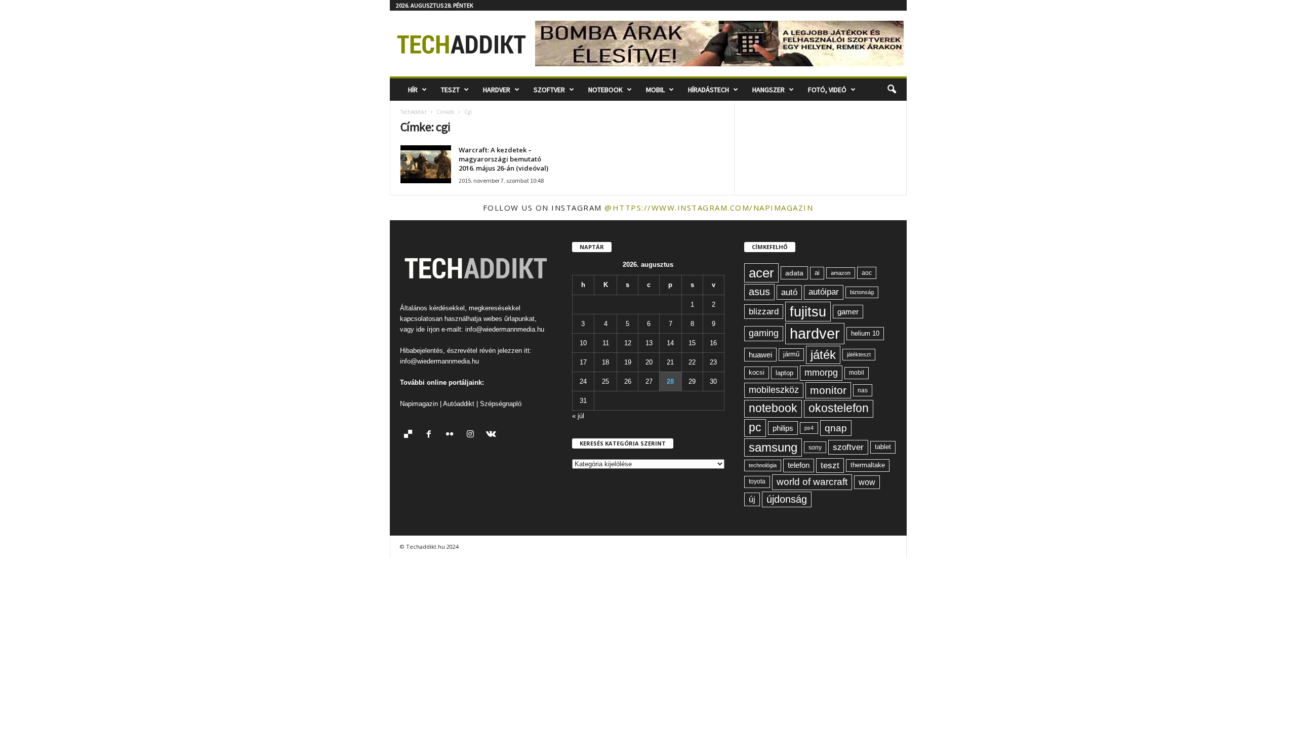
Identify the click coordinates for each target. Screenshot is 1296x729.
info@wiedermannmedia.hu (504, 329)
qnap (836, 427)
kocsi (756, 372)
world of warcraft (812, 481)
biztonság (862, 292)
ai (817, 272)
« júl (578, 416)
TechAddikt (413, 111)
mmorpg (821, 373)
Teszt (450, 89)
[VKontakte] (492, 435)
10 (583, 343)
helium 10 (865, 333)
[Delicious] (410, 435)
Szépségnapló (500, 404)
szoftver (848, 447)
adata (794, 273)
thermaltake (867, 465)
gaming (764, 333)
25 (605, 381)
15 (692, 343)
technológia (763, 465)
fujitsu (808, 311)
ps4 (809, 428)
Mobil (655, 89)
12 (627, 343)
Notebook (605, 89)
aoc (867, 272)
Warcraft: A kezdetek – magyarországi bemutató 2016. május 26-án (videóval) (503, 159)
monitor (828, 390)
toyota (757, 481)
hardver (815, 333)
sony (815, 447)
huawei (760, 354)
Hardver (496, 89)
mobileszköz (774, 390)
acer (761, 272)
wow (867, 482)
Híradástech (708, 89)
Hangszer (768, 89)
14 (670, 343)
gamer (848, 311)
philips (783, 428)
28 (670, 381)
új (752, 499)
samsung (773, 447)
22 (692, 362)
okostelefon (838, 408)
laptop (784, 373)
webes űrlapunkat (509, 318)
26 (627, 381)
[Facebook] (431, 435)
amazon (840, 273)
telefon (798, 465)
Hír (413, 89)
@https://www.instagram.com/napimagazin (708, 207)
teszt (830, 465)
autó (789, 292)
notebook (773, 408)
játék (823, 354)
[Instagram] (472, 435)
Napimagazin (419, 404)
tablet (883, 447)
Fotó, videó (827, 89)
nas (863, 390)
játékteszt (859, 354)
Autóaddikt (458, 404)
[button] (891, 89)
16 (713, 343)
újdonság (786, 499)
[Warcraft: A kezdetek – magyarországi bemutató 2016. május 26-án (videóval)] (425, 164)
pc (755, 427)
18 (605, 362)
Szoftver (549, 89)
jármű (791, 354)
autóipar (823, 292)
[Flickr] (451, 435)
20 (649, 362)
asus (759, 291)
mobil (856, 372)
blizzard (764, 311)
